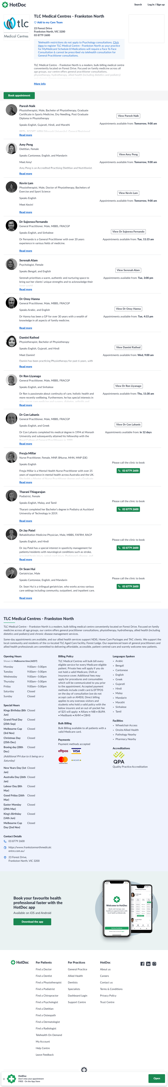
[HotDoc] (14, 5)
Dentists (73, 982)
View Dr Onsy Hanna (128, 309)
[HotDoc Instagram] (154, 964)
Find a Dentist (44, 976)
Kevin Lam (26, 183)
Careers (104, 976)
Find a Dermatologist (48, 1022)
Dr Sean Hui (27, 569)
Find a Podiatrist (45, 989)
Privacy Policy (108, 995)
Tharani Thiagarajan (32, 492)
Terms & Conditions (111, 989)
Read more (25, 135)
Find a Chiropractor (47, 995)
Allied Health (75, 976)
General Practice (77, 969)
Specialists (74, 989)
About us (105, 969)
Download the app (32, 922)
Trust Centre (107, 1002)
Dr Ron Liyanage (30, 376)
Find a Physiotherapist (49, 982)
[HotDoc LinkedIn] (148, 964)
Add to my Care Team (50, 22)
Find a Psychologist (47, 1002)
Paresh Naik (27, 106)
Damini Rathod (29, 337)
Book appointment (19, 95)
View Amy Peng (128, 154)
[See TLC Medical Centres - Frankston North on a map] (146, 29)
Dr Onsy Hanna (29, 299)
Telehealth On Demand (49, 1035)
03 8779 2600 (130, 470)
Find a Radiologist (46, 1028)
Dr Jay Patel (27, 530)
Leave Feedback (45, 1055)
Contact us (106, 982)
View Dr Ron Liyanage (128, 386)
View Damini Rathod (128, 347)
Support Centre (77, 1002)
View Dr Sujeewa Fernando (128, 231)
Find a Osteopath (46, 1015)
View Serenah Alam (128, 270)
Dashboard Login (77, 995)
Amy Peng (26, 144)
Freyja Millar (27, 453)
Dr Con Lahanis (29, 414)
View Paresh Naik (128, 116)
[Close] (4, 1079)
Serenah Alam (28, 260)
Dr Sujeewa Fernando (33, 222)
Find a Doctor (44, 969)
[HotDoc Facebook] (142, 964)
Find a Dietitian (44, 1009)
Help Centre (43, 1048)
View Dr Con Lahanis (128, 424)
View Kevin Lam (128, 193)
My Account (43, 1041)
